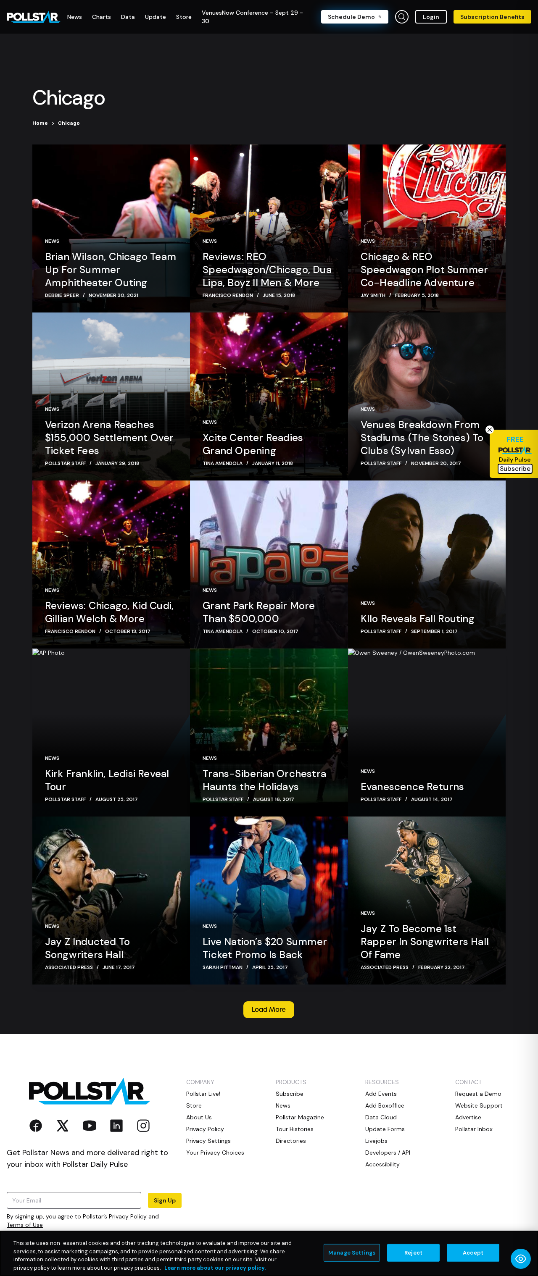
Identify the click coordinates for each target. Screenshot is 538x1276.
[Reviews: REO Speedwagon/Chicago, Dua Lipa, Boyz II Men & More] (269, 228)
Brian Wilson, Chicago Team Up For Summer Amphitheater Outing (110, 269)
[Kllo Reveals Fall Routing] (427, 564)
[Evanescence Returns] (427, 733)
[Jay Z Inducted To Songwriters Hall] (111, 901)
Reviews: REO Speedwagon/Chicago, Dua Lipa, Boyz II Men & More (267, 269)
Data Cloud (381, 1117)
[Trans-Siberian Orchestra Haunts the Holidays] (269, 733)
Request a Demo (478, 1093)
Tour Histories (295, 1129)
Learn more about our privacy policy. (215, 1267)
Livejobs (376, 1141)
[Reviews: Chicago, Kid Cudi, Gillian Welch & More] (111, 564)
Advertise (468, 1117)
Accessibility (382, 1164)
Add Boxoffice (384, 1105)
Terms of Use (25, 1225)
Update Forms (385, 1129)
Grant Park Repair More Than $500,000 (259, 612)
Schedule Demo (351, 17)
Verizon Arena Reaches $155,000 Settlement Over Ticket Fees (109, 437)
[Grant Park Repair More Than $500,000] (269, 564)
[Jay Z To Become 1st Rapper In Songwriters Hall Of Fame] (427, 901)
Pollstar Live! (203, 1093)
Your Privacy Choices (215, 1152)
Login (431, 17)
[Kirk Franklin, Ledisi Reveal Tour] (111, 733)
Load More (269, 1010)
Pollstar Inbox (474, 1129)
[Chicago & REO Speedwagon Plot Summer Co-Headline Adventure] (427, 228)
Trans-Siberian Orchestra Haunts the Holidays (264, 780)
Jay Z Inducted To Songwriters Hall (87, 948)
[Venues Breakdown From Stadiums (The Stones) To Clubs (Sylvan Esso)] (427, 396)
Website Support (479, 1105)
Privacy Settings (208, 1141)
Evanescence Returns (412, 786)
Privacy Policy (128, 1216)
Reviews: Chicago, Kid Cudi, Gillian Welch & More (109, 612)
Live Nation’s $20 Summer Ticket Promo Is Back (265, 948)
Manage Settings (351, 1252)
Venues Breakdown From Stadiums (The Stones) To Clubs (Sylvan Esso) (422, 437)
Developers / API (387, 1152)
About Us (199, 1117)
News (52, 241)
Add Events (381, 1093)
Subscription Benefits (492, 17)
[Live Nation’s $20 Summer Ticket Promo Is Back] (269, 901)
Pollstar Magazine (300, 1117)
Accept (473, 1252)
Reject (413, 1252)
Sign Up (165, 1200)
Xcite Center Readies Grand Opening (253, 444)
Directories (291, 1141)
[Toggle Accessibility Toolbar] (521, 1259)
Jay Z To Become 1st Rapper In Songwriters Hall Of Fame (425, 941)
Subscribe (289, 1093)
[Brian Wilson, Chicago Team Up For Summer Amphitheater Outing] (111, 228)
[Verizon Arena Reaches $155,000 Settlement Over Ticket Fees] (111, 396)
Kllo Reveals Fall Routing (418, 618)
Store (194, 1105)
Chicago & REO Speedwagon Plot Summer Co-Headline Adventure (424, 269)
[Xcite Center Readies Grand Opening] (269, 396)
